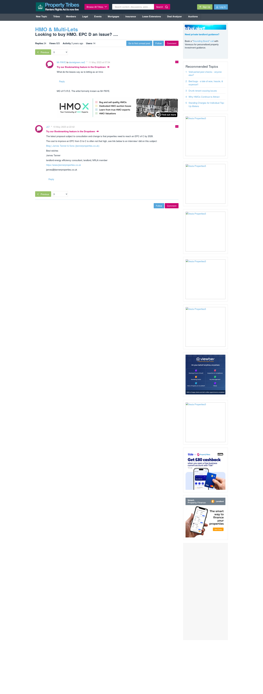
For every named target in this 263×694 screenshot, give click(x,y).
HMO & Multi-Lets (56, 29)
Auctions (193, 16)
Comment (171, 43)
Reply (62, 81)
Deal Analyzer (174, 16)
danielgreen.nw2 (77, 62)
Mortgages (113, 16)
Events (98, 16)
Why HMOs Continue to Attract (204, 96)
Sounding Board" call (203, 41)
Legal (85, 16)
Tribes (56, 16)
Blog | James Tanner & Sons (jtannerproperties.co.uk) (72, 145)
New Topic (41, 16)
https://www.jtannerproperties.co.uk (63, 164)
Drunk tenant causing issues (203, 90)
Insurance (130, 16)
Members (71, 16)
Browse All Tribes (95, 6)
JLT (48, 126)
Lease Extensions (151, 16)
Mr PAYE (62, 62)
